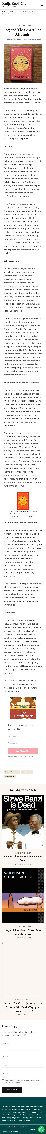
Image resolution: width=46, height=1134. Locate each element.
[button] (41, 1129)
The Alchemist (23, 512)
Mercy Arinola (14, 39)
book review (26, 772)
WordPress (15, 1132)
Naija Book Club (15, 3)
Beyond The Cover (23, 25)
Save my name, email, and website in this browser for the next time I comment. (23, 1081)
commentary (10, 777)
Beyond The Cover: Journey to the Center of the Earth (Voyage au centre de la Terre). (23, 1007)
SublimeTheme (35, 1129)
